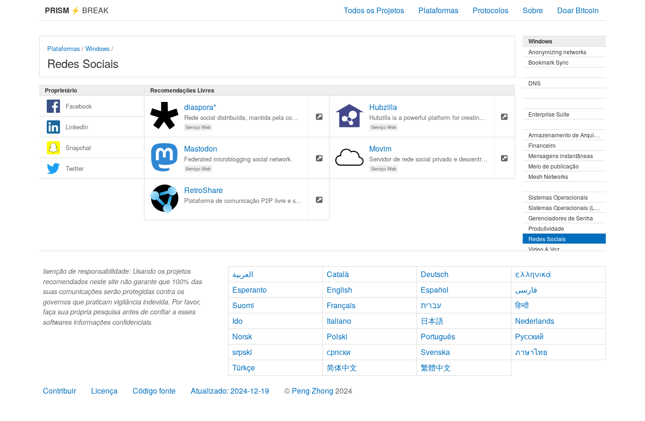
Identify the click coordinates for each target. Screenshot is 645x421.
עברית (431, 305)
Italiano (339, 320)
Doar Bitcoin (578, 10)
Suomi (243, 305)
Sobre (533, 10)
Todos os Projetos (374, 10)
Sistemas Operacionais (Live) (566, 207)
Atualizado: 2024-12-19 (230, 390)
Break (77, 10)
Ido (237, 320)
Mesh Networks (548, 176)
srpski (242, 351)
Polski (337, 336)
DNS (534, 83)
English (339, 289)
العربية (242, 274)
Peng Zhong (313, 390)
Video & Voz (544, 249)
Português (438, 336)
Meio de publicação (553, 166)
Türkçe (243, 367)
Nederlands (534, 320)
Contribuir (59, 390)
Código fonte (154, 390)
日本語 (432, 320)
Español (435, 289)
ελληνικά (533, 274)
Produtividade (546, 228)
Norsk (242, 336)
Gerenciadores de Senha (560, 218)
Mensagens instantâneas (560, 156)
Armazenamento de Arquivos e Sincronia (567, 135)
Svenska (435, 351)
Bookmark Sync (548, 62)
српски (338, 351)
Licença (104, 390)
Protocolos (491, 10)
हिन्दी (522, 305)
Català (338, 274)
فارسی (526, 289)
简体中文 (342, 367)
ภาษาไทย (531, 351)
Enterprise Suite (548, 114)
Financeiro (542, 145)
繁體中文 (436, 367)
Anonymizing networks (557, 52)
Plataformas (438, 10)
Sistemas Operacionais (558, 197)
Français (341, 305)
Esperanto (249, 289)
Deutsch (435, 274)
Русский (529, 336)
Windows (97, 48)
